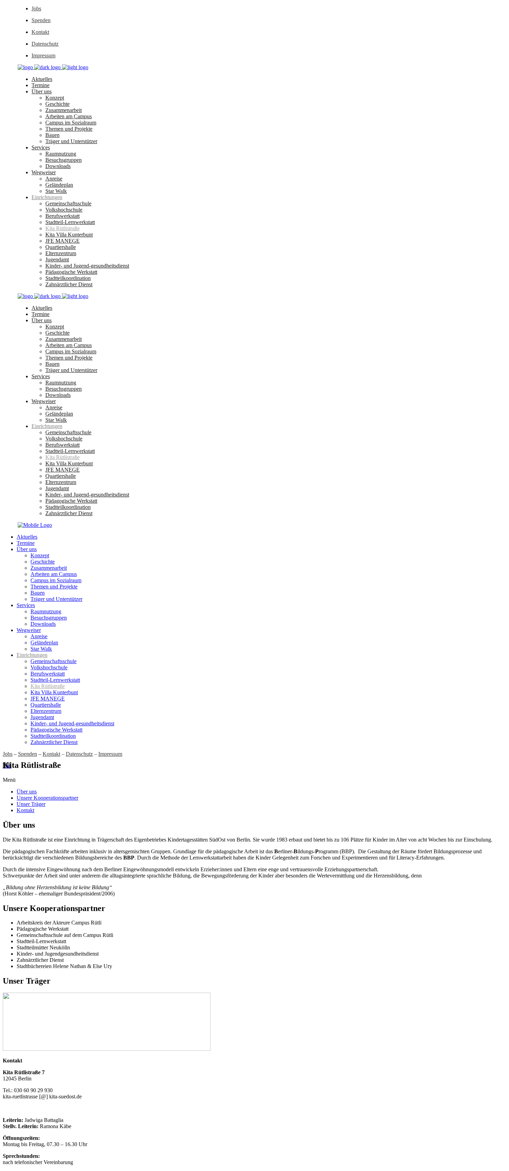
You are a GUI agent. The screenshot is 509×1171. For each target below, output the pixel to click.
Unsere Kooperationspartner (47, 798)
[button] (254, 780)
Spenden (41, 20)
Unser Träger (31, 804)
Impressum (43, 55)
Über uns (27, 791)
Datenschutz (45, 44)
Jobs (36, 8)
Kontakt (40, 32)
